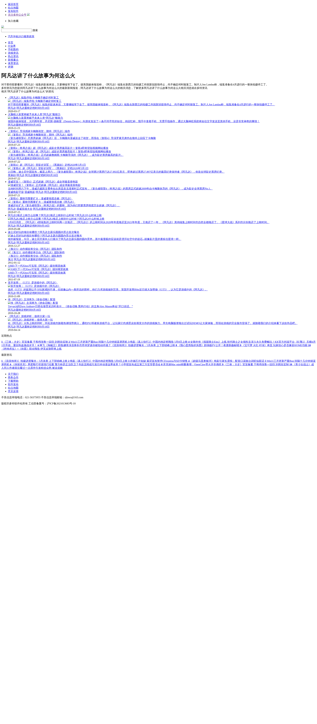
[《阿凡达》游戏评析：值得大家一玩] (30, 319)
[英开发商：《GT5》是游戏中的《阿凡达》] (34, 286)
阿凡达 (12, 108)
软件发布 (13, 384)
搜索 (35, 30)
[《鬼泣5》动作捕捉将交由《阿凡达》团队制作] (36, 252)
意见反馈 (13, 391)
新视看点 (13, 59)
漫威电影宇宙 (16, 192)
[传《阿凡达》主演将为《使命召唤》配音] (33, 302)
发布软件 (13, 11)
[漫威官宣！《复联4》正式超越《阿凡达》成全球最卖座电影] (44, 185)
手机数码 (13, 49)
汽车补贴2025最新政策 (21, 36)
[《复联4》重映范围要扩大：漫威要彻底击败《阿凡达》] (41, 202)
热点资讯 (13, 56)
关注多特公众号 (17, 14)
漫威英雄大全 (24, 208)
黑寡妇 (12, 175)
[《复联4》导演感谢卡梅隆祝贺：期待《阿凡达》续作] (40, 134)
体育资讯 (13, 63)
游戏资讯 (13, 52)
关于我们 (13, 374)
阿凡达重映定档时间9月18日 (33, 108)
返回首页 (13, 4)
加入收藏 (13, 20)
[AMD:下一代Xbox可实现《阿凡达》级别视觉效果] (38, 269)
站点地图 (13, 7)
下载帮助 (13, 380)
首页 (10, 42)
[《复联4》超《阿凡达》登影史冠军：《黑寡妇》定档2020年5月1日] (48, 168)
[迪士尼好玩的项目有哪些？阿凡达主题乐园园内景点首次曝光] (45, 235)
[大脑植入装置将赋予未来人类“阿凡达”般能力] (35, 117)
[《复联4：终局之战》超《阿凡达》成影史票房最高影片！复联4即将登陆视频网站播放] (59, 151)
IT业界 (12, 46)
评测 (10, 66)
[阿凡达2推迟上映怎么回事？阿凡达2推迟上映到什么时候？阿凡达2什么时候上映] (56, 218)
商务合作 (13, 377)
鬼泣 (10, 259)
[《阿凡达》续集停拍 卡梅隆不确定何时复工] (34, 101)
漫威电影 (29, 192)
